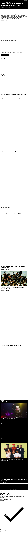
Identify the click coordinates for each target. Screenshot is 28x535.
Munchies (16, 1)
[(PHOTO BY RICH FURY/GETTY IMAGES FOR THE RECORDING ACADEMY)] (14, 410)
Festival (5, 52)
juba (13, 52)
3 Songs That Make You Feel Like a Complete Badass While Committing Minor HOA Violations (13, 288)
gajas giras (8, 52)
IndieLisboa (11, 52)
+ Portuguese (25, 0)
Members (10, 2)
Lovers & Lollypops (16, 52)
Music (18, 1)
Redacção (3, 7)
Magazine (7, 1)
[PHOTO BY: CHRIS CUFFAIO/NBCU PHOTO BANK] (14, 450)
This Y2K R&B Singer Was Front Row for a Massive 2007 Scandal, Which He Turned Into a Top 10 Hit (12, 209)
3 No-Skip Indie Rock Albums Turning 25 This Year (11, 345)
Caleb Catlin (7, 269)
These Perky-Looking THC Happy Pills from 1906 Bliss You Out (13, 94)
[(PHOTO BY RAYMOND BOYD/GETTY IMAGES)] (14, 470)
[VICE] (14, 430)
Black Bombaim (2, 52)
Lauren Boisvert (7, 290)
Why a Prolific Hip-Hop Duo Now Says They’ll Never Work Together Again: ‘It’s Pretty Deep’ (12, 152)
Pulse (10, 1)
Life (11, 1)
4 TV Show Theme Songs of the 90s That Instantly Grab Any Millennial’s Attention (13, 460)
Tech (13, 1)
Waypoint (7, 2)
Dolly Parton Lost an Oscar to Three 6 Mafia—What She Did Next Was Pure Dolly (13, 419)
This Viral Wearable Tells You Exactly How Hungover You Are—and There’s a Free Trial (13, 440)
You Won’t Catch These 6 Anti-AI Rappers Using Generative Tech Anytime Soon (13, 267)
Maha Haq (6, 96)
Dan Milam (6, 347)
